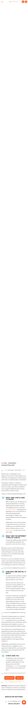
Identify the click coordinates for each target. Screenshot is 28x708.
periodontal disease (11, 509)
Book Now (9, 678)
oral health (15, 666)
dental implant (10, 530)
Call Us (19, 678)
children (3, 620)
